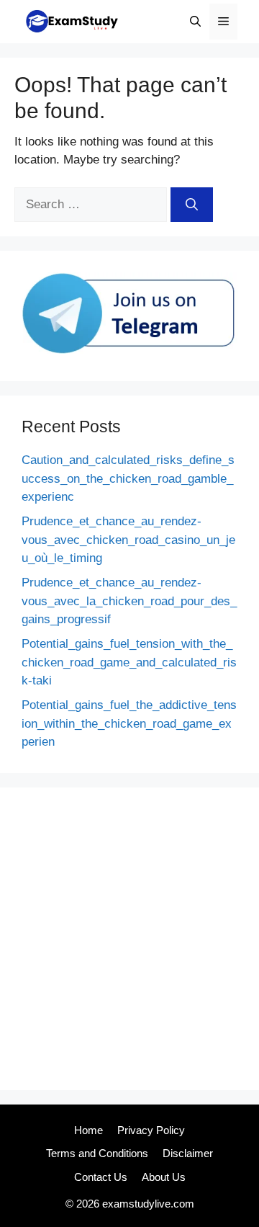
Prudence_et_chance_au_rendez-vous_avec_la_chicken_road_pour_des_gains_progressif (129, 601)
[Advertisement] (129, 938)
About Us (164, 1177)
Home (88, 1130)
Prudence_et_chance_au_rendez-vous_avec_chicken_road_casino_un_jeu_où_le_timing (128, 539)
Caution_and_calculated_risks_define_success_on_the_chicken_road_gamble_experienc (128, 478)
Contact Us (100, 1177)
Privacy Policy (151, 1130)
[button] (195, 22)
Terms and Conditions (97, 1153)
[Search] (192, 204)
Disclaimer (188, 1153)
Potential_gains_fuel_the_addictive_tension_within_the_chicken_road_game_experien (129, 723)
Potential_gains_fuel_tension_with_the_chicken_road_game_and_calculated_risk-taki (129, 662)
